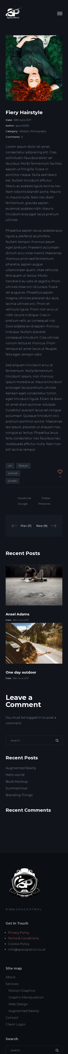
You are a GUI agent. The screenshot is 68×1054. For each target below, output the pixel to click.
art (10, 465)
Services (12, 984)
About (10, 977)
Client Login (16, 1024)
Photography (38, 131)
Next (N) (41, 526)
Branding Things (19, 795)
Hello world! (15, 775)
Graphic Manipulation (26, 997)
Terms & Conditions (23, 938)
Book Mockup (17, 781)
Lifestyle (24, 131)
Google (23, 503)
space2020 (22, 125)
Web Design (18, 1004)
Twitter (46, 498)
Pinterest (44, 503)
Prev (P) (26, 526)
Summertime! (17, 788)
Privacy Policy (18, 932)
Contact (12, 1017)
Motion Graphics (21, 990)
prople (12, 480)
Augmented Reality (21, 768)
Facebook (24, 498)
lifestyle (23, 465)
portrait (13, 473)
